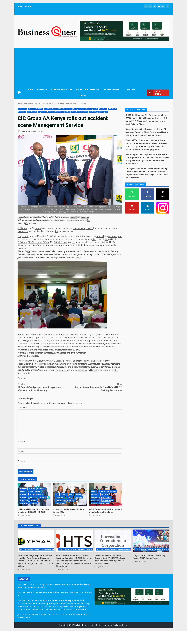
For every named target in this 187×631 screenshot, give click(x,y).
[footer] (124, 30)
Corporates (67, 109)
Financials (40, 488)
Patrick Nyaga (60, 242)
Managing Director (27, 343)
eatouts (69, 497)
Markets (50, 112)
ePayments (79, 497)
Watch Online (158, 92)
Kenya (38, 228)
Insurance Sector (40, 497)
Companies (95, 494)
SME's (68, 112)
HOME (30, 90)
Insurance (21, 112)
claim (97, 254)
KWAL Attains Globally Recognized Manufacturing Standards (105, 510)
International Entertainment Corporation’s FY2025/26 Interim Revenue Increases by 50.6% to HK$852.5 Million (113, 541)
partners (100, 343)
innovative (51, 245)
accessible (82, 370)
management (79, 228)
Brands (31, 109)
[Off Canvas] (19, 92)
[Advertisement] (93, 67)
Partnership (59, 112)
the (88, 220)
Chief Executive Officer (38, 242)
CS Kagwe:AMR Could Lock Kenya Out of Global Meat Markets (147, 174)
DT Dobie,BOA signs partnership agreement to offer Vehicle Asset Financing (41, 387)
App (57, 494)
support (73, 217)
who (120, 236)
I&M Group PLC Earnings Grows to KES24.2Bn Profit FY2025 (147, 160)
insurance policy (26, 497)
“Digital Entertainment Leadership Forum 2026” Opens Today (151, 541)
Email (21, 451)
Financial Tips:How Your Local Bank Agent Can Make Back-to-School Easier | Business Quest (146, 143)
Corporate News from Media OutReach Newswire (37, 549)
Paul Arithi (25, 131)
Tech (86, 112)
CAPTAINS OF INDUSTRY (61, 90)
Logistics (42, 112)
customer (85, 217)
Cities (71, 494)
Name (21, 441)
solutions (55, 346)
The (19, 217)
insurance (67, 245)
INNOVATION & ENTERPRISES (88, 90)
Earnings (32, 488)
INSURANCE (113, 109)
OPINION (82, 96)
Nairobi (93, 370)
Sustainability (104, 503)
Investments (32, 112)
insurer (27, 346)
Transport (103, 112)
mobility (47, 346)
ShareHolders (25, 503)
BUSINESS (41, 90)
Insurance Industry (36, 494)
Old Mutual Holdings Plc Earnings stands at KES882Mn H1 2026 (33, 510)
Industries (103, 109)
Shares (34, 503)
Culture (78, 494)
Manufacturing (107, 500)
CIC (38, 245)
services (80, 340)
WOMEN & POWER (111, 90)
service (89, 228)
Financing (89, 109)
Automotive (22, 109)
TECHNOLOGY (129, 90)
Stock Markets (77, 112)
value (95, 346)
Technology (94, 112)
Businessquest (102, 625)
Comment (23, 407)
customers (23, 231)
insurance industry (110, 251)
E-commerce (60, 497)
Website (21, 461)
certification (111, 491)
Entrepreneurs (78, 109)
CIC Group (22, 228)
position (32, 245)
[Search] (143, 92)
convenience (23, 352)
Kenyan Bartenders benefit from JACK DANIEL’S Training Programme (98, 387)
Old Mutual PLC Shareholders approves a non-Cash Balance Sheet (146, 121)
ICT (96, 109)
